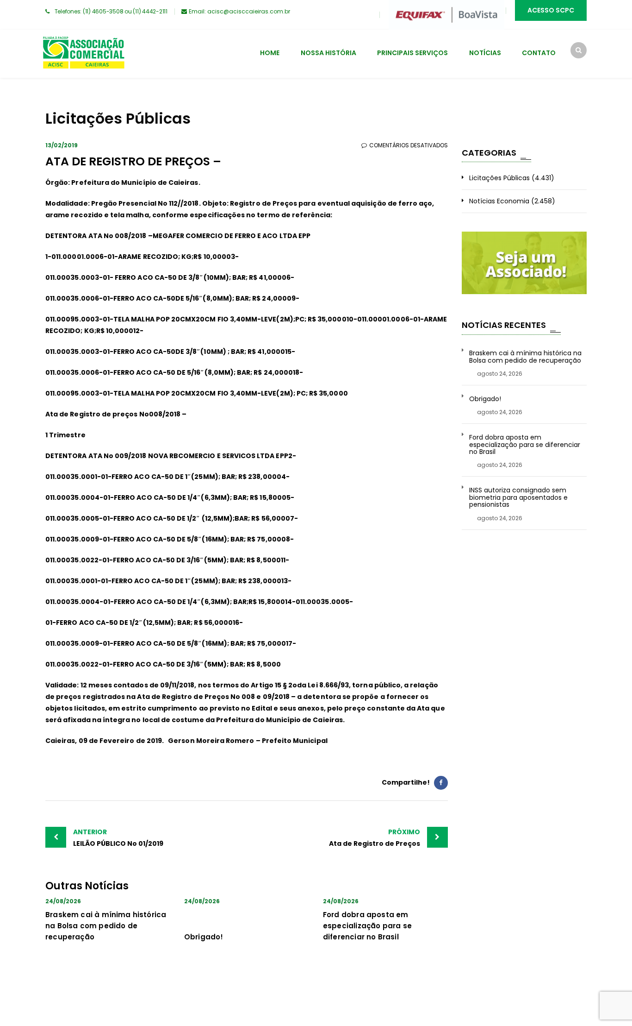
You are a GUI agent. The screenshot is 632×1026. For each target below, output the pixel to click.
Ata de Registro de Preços (374, 837)
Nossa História (328, 52)
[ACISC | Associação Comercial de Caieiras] (83, 54)
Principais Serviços (412, 52)
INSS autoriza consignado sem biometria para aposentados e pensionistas (518, 497)
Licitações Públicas (499, 178)
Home (269, 52)
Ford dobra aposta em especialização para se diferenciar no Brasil (367, 926)
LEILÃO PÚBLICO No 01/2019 (118, 837)
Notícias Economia (499, 201)
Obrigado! (203, 937)
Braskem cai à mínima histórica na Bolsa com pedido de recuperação (105, 926)
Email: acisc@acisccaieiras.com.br (239, 11)
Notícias (485, 52)
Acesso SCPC (550, 10)
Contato (539, 52)
